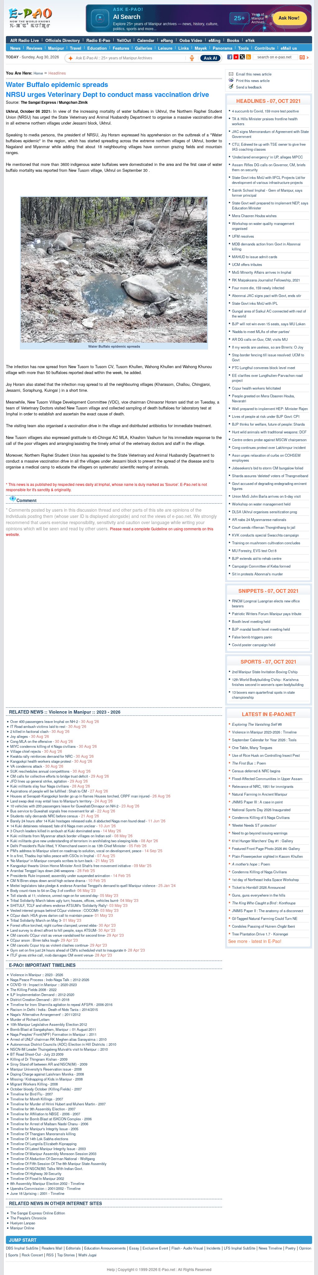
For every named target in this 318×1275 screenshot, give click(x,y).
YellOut (124, 40)
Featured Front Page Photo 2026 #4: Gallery (266, 848)
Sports (13, 1254)
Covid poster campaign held (253, 644)
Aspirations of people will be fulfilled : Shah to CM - (59, 790)
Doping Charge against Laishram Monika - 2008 (47, 1074)
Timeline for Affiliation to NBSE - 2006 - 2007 (45, 1113)
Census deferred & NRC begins (256, 770)
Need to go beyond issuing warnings (260, 832)
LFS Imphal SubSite (239, 1247)
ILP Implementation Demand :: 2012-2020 (42, 994)
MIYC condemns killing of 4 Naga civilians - (53, 746)
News (15, 48)
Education (97, 48)
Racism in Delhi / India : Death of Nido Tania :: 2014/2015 (54, 1009)
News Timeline (270, 1247)
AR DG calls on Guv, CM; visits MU (260, 339)
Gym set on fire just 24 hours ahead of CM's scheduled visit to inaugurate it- (77, 950)
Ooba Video (190, 40)
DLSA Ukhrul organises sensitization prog (264, 511)
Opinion (305, 1247)
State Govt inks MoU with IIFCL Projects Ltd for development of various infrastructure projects (268, 180)
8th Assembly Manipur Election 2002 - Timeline (47, 1183)
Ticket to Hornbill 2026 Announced (258, 887)
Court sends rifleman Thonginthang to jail (263, 527)
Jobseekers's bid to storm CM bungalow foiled (267, 467)
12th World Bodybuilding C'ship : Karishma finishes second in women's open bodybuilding (267, 682)
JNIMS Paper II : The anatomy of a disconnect (267, 910)
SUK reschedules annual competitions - (50, 771)
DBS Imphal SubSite (22, 1247)
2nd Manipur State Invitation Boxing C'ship (265, 671)
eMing (214, 40)
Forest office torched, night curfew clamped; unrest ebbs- (63, 925)
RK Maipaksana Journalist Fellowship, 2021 (266, 279)
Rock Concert (32, 1254)
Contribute (265, 48)
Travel (75, 48)
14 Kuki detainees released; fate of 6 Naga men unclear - (63, 825)
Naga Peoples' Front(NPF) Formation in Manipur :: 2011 (53, 1034)
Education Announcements (105, 1247)
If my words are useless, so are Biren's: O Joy (267, 347)
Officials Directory (62, 40)
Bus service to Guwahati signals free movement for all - (62, 810)
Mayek (201, 48)
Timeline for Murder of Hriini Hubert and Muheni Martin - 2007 (58, 1103)
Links (183, 48)
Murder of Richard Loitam (30, 1019)
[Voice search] (192, 58)
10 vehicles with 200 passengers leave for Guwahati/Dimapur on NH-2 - (74, 805)
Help (111, 1269)
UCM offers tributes (247, 264)
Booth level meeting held (251, 621)
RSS (50, 1254)
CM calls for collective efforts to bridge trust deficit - (59, 776)
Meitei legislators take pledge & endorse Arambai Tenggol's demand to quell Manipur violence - (93, 885)
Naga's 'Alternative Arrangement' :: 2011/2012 (45, 1014)
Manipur (56, 48)
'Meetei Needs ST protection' (254, 825)
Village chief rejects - (36, 751)
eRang (167, 40)
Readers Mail (52, 1247)
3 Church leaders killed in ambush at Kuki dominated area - (65, 830)
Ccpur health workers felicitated (256, 388)
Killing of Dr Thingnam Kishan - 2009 (38, 1059)
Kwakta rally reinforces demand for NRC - (52, 756)
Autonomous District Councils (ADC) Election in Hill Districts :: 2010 (63, 1044)
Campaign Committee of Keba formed (261, 566)
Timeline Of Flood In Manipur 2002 (37, 1178)
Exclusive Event (155, 1247)
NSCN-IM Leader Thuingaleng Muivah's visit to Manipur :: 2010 (59, 1049)
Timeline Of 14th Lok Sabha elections (39, 1138)
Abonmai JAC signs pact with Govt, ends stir (266, 295)
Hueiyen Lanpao (22, 1222)
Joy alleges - (29, 736)
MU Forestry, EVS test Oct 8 (254, 550)
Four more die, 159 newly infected (258, 287)
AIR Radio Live (24, 40)
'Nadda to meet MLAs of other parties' (261, 331)
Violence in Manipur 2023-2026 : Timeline (264, 731)
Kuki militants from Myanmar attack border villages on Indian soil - (71, 835)
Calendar (145, 40)
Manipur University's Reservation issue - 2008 (46, 1069)
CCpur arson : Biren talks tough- (44, 940)
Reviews (34, 48)
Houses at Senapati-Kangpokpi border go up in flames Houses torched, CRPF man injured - (90, 795)
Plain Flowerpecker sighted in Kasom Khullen (267, 856)
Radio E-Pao (98, 40)
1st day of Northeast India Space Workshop (265, 879)
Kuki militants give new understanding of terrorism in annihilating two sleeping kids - (84, 840)
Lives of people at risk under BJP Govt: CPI (265, 416)
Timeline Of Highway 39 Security (35, 1173)
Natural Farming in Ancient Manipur (259, 794)
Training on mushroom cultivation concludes (266, 542)
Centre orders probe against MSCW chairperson (269, 439)
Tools (243, 48)
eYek (250, 40)
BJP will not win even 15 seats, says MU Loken (268, 323)
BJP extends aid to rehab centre (256, 558)
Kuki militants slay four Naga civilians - (50, 786)
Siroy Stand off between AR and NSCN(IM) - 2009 (48, 1064)
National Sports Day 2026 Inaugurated (261, 809)
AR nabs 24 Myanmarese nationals (259, 519)
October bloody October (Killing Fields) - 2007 (46, 1088)
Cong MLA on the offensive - (41, 741)
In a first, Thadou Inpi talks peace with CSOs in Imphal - (62, 855)
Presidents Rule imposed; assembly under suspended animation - (70, 875)
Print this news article (253, 80)
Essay (134, 1247)
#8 (257, 724)
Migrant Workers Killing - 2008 (34, 1083)
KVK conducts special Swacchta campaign (265, 534)
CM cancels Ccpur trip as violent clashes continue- (58, 945)
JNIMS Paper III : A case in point (257, 801)
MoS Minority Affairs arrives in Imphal (261, 272)
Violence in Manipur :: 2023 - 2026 (36, 974)
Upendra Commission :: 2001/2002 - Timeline (45, 1188)
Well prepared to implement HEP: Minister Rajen (270, 408)
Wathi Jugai (87, 1254)
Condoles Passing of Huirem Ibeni (263, 926)
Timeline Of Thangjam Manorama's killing (42, 1133)
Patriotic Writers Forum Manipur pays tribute (266, 613)
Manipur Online (22, 1227)
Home (38, 73)
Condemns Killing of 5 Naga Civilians (261, 817)
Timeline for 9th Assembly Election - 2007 (42, 1108)
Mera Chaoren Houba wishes (254, 215)
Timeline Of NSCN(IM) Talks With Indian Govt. (46, 1168)
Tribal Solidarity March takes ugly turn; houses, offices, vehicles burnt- (74, 900)
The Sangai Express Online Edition (37, 1212)
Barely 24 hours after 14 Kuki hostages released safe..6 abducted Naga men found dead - (88, 820)
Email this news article (253, 73)
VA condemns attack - (36, 766)
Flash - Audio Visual (187, 1247)
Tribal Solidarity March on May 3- (45, 920)
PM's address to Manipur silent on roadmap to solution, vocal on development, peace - (86, 850)
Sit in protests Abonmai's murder (257, 573)
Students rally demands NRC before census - (54, 815)
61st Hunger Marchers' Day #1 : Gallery (262, 840)
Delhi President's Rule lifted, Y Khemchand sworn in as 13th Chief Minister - (78, 845)
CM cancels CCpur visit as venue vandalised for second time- (67, 935)
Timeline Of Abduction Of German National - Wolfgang (52, 1158)
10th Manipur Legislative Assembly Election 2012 (48, 1024)
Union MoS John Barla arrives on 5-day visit (266, 496)
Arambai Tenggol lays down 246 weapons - (52, 870)
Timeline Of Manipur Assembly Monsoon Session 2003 (53, 1153)
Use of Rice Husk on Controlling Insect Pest (266, 755)
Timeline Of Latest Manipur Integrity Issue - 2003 (48, 1148)
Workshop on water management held (261, 503)
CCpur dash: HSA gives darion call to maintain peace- (61, 915)
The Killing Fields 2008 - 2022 (33, 989)
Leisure (165, 48)
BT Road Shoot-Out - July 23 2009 (36, 1054)
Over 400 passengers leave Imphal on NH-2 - (54, 721)
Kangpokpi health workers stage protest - (51, 761)
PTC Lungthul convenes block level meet (263, 367)
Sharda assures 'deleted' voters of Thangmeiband (270, 475)
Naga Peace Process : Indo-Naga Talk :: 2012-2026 (49, 979)
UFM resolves (243, 236)
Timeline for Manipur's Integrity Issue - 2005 (44, 1128)
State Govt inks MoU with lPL (255, 303)
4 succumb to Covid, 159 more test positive (265, 110)
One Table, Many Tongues (252, 747)
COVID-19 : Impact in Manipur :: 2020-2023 (43, 984)
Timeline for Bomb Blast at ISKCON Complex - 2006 (51, 1118)
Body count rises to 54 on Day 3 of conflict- (53, 890)
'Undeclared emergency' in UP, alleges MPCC (267, 156)
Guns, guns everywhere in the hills (258, 895)
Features (121, 48)
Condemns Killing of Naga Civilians (259, 871)
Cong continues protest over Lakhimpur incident (269, 447)
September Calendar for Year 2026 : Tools (264, 739)
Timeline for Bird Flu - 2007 (31, 1093)
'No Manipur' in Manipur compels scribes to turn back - (62, 860)
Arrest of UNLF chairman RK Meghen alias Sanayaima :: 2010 (58, 1039)
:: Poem (249, 763)
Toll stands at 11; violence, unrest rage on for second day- (64, 895)
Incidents (213, 1247)
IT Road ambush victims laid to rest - (48, 726)
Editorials (73, 1247)
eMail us (289, 48)
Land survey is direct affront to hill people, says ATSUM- (63, 930)
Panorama (222, 48)
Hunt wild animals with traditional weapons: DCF (269, 431)
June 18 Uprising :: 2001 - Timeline (37, 1193)
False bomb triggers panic (252, 636)
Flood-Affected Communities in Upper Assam (267, 778)
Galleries (143, 48)
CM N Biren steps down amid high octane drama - (58, 880)
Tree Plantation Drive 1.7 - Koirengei (260, 933)
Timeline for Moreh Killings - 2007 (36, 1098)
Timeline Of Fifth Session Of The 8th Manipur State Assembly (58, 1163)
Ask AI (210, 58)
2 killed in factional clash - (40, 731)
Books (233, 40)
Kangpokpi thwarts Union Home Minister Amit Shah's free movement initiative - (81, 865)
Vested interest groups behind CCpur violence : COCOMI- (64, 910)
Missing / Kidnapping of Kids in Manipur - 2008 (46, 1078)
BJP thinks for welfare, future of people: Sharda (268, 424)
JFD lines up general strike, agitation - (49, 781)
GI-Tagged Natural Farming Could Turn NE (265, 918)
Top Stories (66, 1254)
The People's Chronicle (28, 1217)
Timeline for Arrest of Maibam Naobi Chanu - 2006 (49, 1123)
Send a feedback (249, 87)
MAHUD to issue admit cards (254, 256)
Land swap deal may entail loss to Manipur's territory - (61, 800)
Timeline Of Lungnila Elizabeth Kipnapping (43, 1143)
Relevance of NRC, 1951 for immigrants (262, 786)
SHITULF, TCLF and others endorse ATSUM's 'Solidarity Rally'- (69, 905)
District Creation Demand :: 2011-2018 (39, 999)
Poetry (290, 1247)
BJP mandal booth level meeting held (261, 629)
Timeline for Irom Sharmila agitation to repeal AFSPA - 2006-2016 (61, 1004)
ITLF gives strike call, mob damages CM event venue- (61, 955)
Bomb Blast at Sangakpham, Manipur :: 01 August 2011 (53, 1029)
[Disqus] (114, 620)
